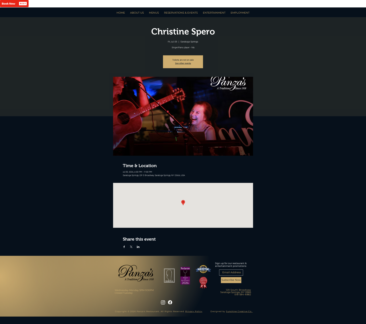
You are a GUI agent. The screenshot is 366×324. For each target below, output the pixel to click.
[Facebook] (170, 302)
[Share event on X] (131, 247)
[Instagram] (163, 302)
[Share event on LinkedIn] (138, 247)
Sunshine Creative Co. (239, 311)
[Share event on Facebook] (124, 247)
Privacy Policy (193, 311)
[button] (14, 3)
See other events (183, 63)
